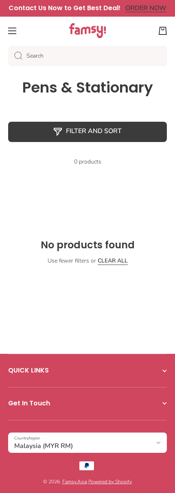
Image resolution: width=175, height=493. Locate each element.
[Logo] (87, 30)
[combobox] (87, 56)
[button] (163, 31)
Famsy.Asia (74, 481)
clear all (113, 261)
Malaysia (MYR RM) (43, 445)
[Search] (15, 56)
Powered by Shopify (110, 481)
